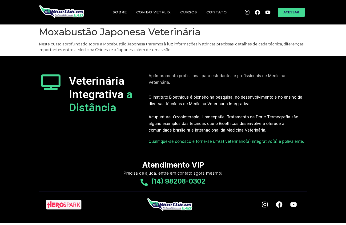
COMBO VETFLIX (153, 12)
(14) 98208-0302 (178, 181)
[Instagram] (247, 12)
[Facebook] (257, 12)
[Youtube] (268, 12)
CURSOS (188, 12)
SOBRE (120, 12)
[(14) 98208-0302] (144, 182)
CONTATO (216, 12)
